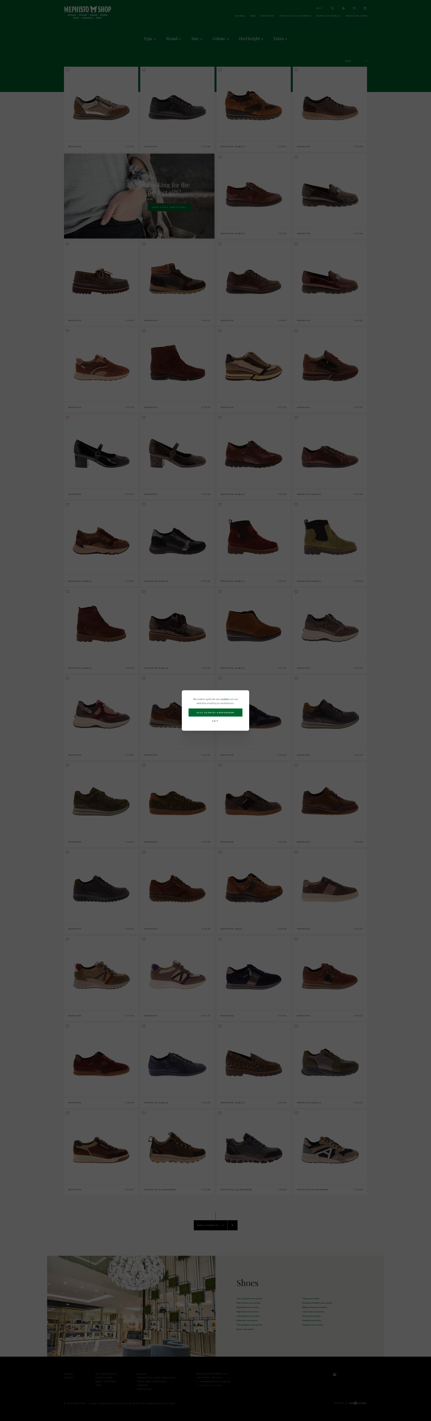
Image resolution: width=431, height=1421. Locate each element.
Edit (215, 721)
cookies (224, 699)
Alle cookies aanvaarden (215, 712)
